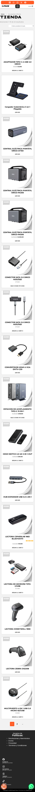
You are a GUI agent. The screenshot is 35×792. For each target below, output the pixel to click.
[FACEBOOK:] (3, 759)
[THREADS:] (3, 774)
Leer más (17, 112)
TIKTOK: (4, 783)
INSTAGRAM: (5, 769)
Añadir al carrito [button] (17, 70)
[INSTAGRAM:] (3, 766)
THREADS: (4, 776)
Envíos (10, 741)
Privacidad (12, 743)
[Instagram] (17, 3)
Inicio (2, 14)
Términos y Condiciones (17, 745)
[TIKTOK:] (3, 781)
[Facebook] (25, 3)
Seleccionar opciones (17, 286)
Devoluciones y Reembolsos (19, 738)
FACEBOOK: (5, 762)
